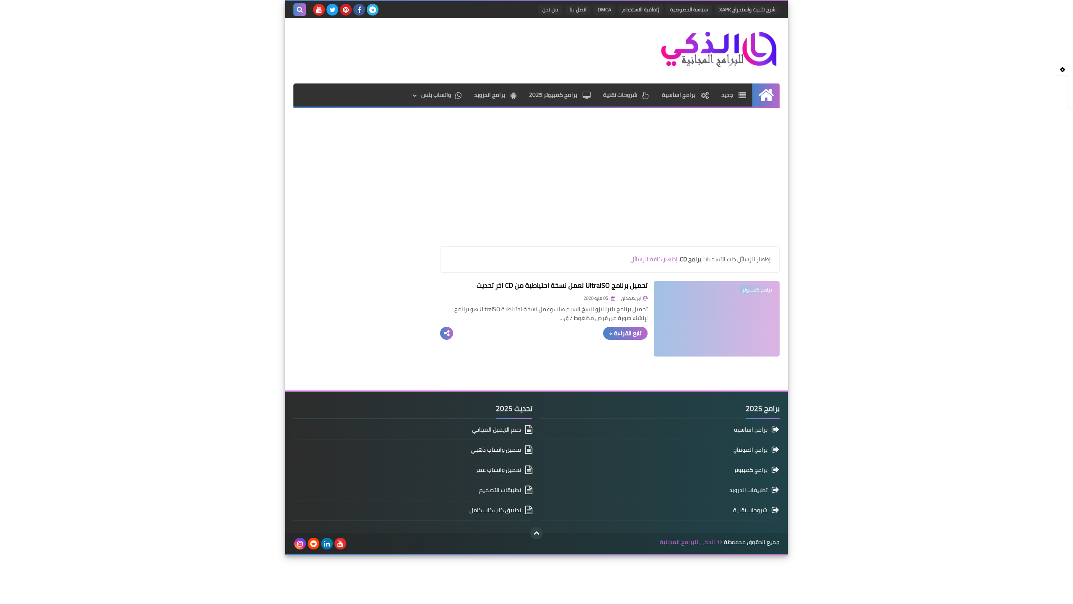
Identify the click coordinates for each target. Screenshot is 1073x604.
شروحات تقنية (620, 94)
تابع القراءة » (625, 333)
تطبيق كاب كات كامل (495, 510)
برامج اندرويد (490, 94)
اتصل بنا (578, 9)
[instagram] (300, 543)
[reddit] (313, 543)
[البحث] (299, 9)
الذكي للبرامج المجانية (687, 542)
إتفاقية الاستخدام (640, 9)
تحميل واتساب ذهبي (496, 449)
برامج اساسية (679, 94)
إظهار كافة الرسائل (653, 259)
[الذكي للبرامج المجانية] (719, 49)
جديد (727, 94)
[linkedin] (327, 543)
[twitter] (332, 10)
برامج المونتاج (750, 449)
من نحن (550, 9)
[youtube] (319, 10)
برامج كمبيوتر (750, 469)
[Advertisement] (446, 49)
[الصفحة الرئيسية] (766, 95)
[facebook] (359, 10)
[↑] (536, 533)
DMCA (604, 9)
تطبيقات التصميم (500, 489)
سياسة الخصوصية (689, 9)
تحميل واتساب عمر (498, 469)
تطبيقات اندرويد (748, 489)
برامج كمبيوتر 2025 (553, 94)
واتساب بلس (436, 94)
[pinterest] (346, 10)
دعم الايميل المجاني (496, 430)
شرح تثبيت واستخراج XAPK (747, 9)
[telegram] (372, 10)
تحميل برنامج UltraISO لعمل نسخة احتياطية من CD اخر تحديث (562, 285)
